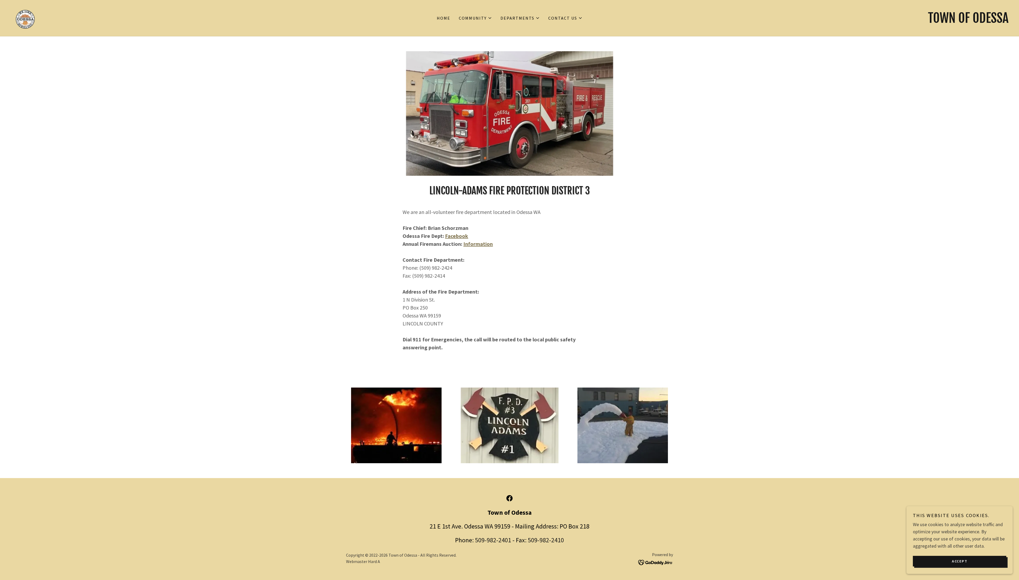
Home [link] (443, 18)
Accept (960, 560)
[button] (475, 18)
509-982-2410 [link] (546, 540)
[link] (25, 17)
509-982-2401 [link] (493, 540)
